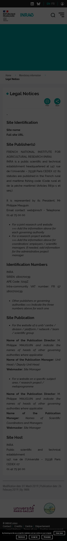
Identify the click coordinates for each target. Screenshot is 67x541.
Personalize (47, 537)
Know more (59, 533)
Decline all (21, 537)
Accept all (34, 537)
